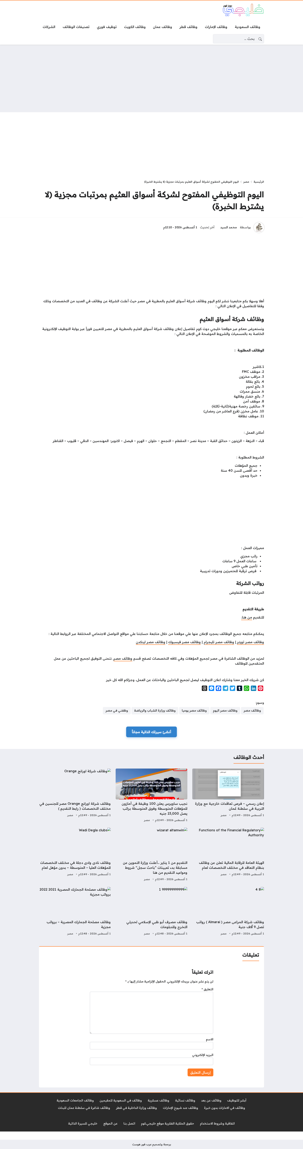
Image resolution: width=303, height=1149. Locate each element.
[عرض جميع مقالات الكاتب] (259, 227)
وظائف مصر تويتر (250, 642)
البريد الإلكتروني (202, 1055)
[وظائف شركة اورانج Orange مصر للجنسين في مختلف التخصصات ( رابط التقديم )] (75, 796)
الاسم (209, 1039)
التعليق (207, 989)
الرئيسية (259, 181)
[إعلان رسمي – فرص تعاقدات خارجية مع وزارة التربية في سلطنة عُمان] (228, 796)
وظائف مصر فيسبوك (184, 642)
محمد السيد (228, 227)
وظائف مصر (123, 658)
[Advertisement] (151, 78)
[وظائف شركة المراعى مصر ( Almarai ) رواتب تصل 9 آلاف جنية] (228, 911)
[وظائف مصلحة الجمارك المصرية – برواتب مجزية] (75, 911)
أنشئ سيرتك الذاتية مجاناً (151, 732)
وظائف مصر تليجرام (219, 642)
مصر (246, 181)
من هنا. (246, 617)
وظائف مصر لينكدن (150, 642)
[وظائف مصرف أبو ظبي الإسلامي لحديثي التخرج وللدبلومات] (151, 911)
